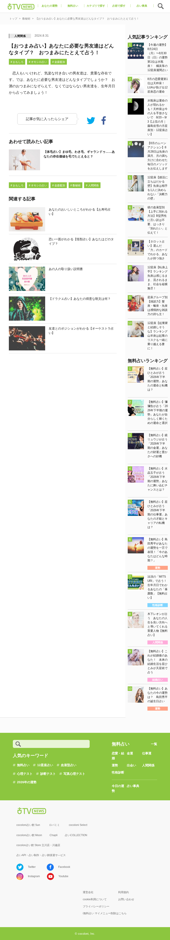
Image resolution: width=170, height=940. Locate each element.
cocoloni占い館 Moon (29, 835)
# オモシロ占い (38, 62)
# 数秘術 (75, 185)
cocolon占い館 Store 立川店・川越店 (38, 845)
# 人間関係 (92, 185)
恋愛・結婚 (118, 755)
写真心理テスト (74, 773)
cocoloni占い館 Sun (28, 825)
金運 (130, 753)
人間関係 (20, 36)
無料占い (23, 765)
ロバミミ (54, 825)
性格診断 (118, 772)
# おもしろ (17, 62)
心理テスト (25, 773)
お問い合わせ (126, 899)
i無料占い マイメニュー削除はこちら (105, 913)
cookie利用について (95, 899)
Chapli (54, 835)
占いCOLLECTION (76, 835)
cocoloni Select (78, 825)
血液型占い (68, 765)
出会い (131, 765)
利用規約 (123, 892)
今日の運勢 (118, 788)
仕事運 (146, 753)
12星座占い (45, 765)
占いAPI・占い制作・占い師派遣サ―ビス (41, 855)
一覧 (154, 744)
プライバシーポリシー (96, 906)
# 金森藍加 (58, 62)
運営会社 (88, 892)
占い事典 (133, 786)
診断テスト (48, 773)
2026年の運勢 (27, 782)
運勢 (115, 765)
